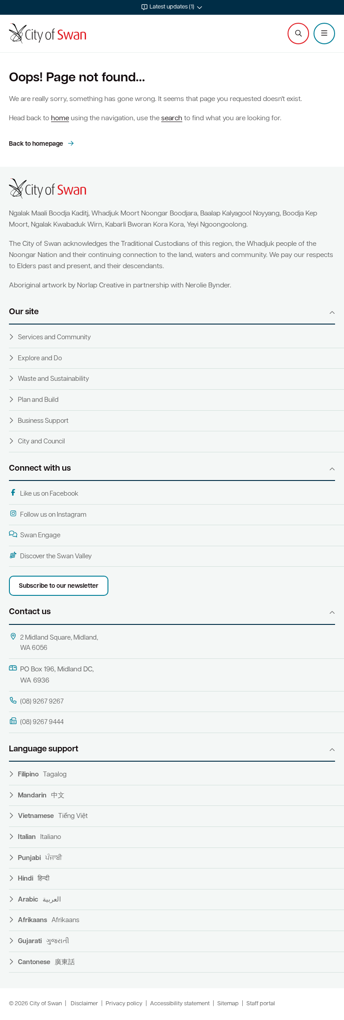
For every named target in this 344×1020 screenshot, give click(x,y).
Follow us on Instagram (53, 515)
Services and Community (54, 337)
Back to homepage (36, 144)
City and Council (41, 441)
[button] (172, 7)
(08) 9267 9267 (42, 702)
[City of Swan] (47, 33)
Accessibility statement (180, 1004)
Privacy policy (124, 1004)
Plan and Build (38, 400)
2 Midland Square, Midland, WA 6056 (59, 643)
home (60, 118)
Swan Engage (40, 535)
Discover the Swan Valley (56, 556)
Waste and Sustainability (53, 379)
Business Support (43, 421)
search (171, 118)
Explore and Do (40, 358)
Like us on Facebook (49, 494)
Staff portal (260, 1004)
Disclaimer (84, 1004)
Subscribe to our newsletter (59, 586)
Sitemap (228, 1004)
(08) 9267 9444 (42, 722)
